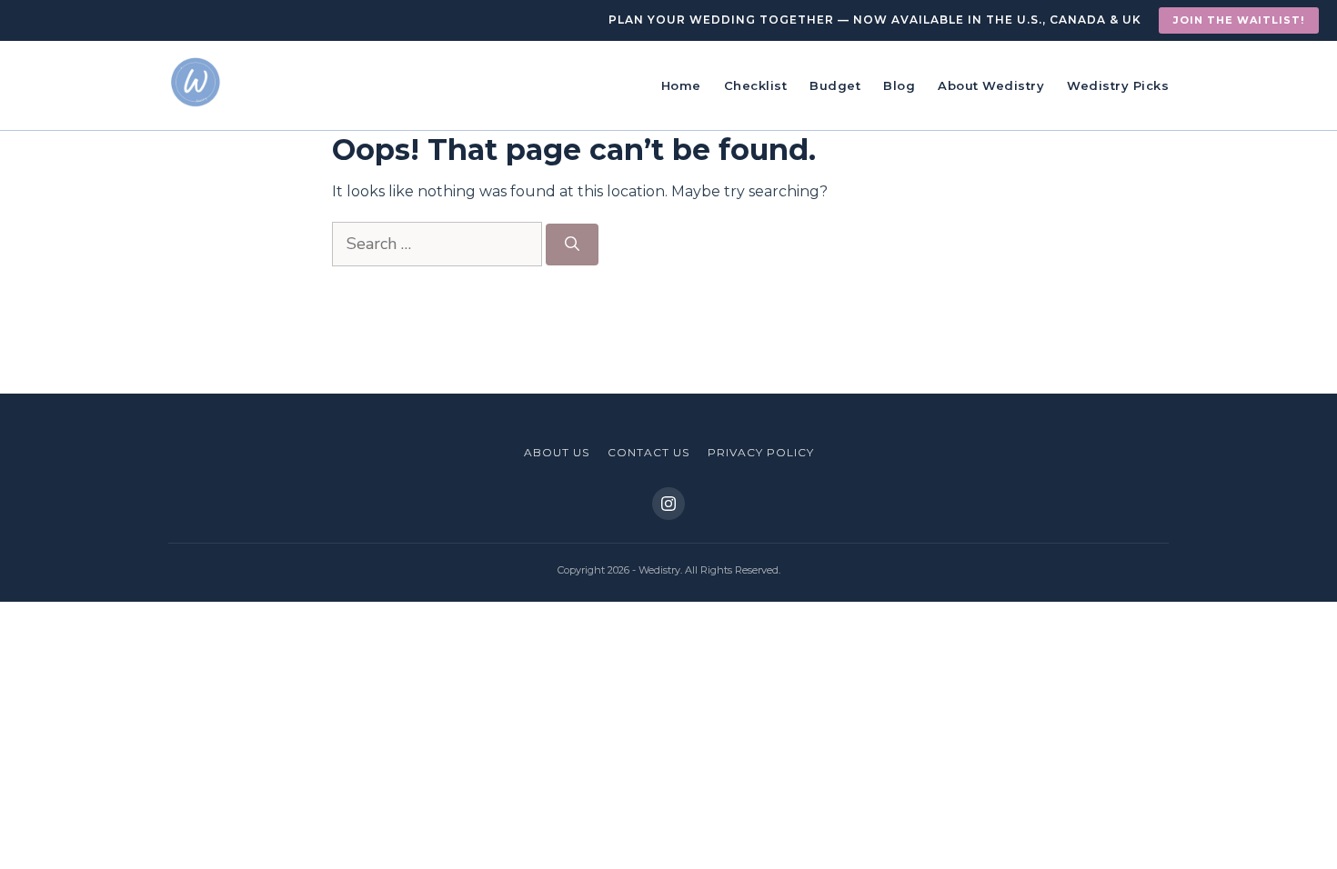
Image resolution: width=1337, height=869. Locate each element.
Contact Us (648, 452)
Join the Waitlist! (1238, 20)
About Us (556, 452)
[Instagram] (668, 503)
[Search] (572, 244)
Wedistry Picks (1118, 85)
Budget (834, 85)
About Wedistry (991, 85)
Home (681, 85)
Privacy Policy (761, 452)
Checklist (756, 85)
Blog (899, 85)
